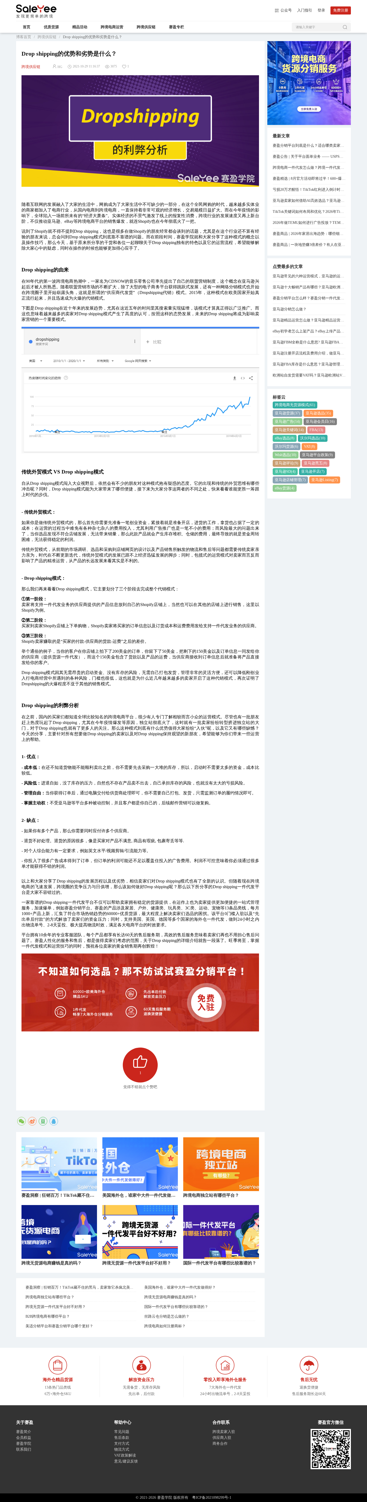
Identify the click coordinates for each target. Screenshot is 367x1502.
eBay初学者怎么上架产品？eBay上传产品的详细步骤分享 (309, 331)
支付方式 (121, 1444)
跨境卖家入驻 (224, 1432)
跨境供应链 (146, 27)
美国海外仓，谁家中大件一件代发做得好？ (180, 1287)
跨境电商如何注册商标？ (165, 1326)
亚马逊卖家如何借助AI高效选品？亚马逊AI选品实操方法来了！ (309, 201)
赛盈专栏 (176, 27)
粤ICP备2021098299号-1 (211, 1498)
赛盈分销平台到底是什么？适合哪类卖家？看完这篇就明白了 (309, 146)
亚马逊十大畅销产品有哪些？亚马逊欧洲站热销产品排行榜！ (309, 287)
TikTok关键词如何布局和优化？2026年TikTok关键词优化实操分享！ (309, 212)
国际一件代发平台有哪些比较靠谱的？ (176, 1307)
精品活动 (79, 27)
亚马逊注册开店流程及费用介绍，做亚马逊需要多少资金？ (309, 353)
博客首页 (23, 37)
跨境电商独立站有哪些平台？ (50, 1297)
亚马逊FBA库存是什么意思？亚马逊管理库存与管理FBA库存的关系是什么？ (309, 364)
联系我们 (23, 1449)
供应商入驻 (222, 1438)
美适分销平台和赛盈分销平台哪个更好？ (59, 1326)
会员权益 (23, 1438)
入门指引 (304, 10)
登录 (321, 10)
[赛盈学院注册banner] (309, 83)
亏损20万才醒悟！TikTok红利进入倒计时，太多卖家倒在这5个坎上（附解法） (309, 190)
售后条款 (121, 1438)
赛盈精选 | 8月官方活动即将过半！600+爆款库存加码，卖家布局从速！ (309, 179)
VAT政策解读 (125, 1455)
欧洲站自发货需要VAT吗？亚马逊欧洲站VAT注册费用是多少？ (309, 375)
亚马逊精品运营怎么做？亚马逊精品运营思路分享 (309, 320)
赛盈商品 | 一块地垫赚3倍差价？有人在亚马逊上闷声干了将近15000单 (309, 245)
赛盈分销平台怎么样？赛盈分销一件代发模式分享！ (309, 298)
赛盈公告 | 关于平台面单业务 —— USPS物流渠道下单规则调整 (309, 157)
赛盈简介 (23, 1432)
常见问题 (121, 1432)
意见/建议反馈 (126, 1461)
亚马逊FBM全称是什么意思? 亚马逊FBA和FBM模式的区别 (309, 342)
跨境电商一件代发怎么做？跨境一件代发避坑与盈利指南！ (309, 168)
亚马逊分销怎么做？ (290, 309)
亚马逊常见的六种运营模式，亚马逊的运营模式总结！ (309, 276)
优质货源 (51, 27)
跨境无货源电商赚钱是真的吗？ (170, 1297)
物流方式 (121, 1449)
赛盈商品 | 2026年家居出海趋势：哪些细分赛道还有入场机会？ (309, 234)
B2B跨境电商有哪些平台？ (48, 1316)
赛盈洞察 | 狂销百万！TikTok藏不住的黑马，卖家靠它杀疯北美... (79, 1287)
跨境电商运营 (112, 27)
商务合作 (220, 1444)
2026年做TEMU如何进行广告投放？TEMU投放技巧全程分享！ (309, 223)
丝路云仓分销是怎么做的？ (166, 1316)
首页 (26, 27)
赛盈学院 (36, 9)
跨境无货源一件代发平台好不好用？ (56, 1307)
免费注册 (340, 10)
